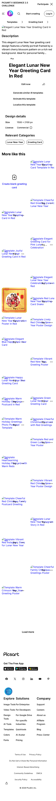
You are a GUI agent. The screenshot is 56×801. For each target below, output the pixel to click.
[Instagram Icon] (23, 679)
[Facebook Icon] (7, 679)
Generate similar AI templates (28, 92)
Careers (41, 709)
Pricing (19, 740)
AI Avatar (20, 734)
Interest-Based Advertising (28, 767)
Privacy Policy (35, 754)
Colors (7, 734)
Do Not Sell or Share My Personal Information (28, 761)
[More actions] (51, 165)
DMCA (39, 773)
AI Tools (7, 724)
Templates (9, 729)
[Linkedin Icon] (32, 679)
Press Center (43, 734)
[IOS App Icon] (9, 669)
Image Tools (10, 704)
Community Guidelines (23, 773)
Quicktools (21, 729)
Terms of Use (20, 754)
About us (41, 715)
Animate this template (24, 98)
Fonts (6, 740)
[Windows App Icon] (33, 669)
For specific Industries (21, 722)
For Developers (23, 709)
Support (41, 704)
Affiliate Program (41, 722)
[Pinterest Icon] (48, 679)
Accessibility (36, 779)
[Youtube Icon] (40, 679)
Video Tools (9, 709)
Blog (39, 729)
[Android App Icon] (21, 669)
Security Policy (21, 779)
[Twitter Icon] (15, 679)
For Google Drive (24, 715)
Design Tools (7, 717)
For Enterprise (22, 704)
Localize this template (24, 104)
